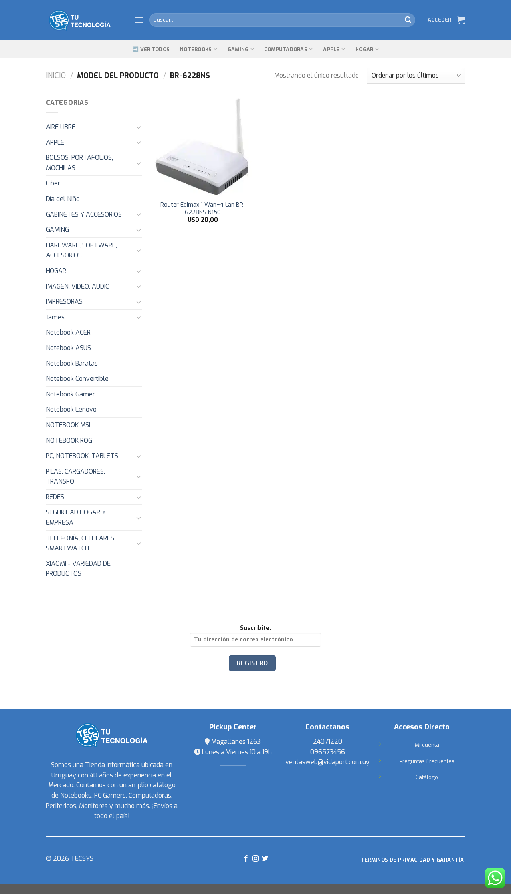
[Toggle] (138, 127)
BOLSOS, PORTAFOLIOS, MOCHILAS (79, 162)
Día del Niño (63, 199)
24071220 (327, 741)
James (55, 317)
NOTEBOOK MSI (68, 425)
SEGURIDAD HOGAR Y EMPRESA (76, 517)
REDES (55, 497)
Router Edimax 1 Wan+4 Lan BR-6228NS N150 (202, 208)
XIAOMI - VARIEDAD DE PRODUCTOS (78, 568)
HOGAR (56, 271)
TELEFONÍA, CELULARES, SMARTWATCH (80, 543)
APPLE (55, 142)
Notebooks (196, 49)
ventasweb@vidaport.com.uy (327, 762)
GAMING (238, 49)
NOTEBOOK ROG (69, 440)
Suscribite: (255, 628)
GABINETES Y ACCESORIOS (84, 214)
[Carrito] (461, 20)
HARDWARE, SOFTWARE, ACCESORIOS (81, 250)
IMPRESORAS (64, 301)
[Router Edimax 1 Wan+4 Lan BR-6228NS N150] (203, 147)
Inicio (56, 75)
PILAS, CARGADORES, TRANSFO (75, 476)
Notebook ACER (68, 332)
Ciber (53, 183)
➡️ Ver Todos (151, 49)
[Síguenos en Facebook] (245, 858)
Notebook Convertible (77, 378)
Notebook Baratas (72, 363)
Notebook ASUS (68, 348)
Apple (331, 49)
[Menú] (139, 20)
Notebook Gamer (70, 394)
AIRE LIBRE (60, 127)
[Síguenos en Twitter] (265, 858)
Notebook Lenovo (71, 409)
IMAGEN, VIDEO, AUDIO (78, 286)
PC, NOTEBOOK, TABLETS (82, 456)
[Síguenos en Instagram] (255, 858)
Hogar (364, 49)
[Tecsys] (84, 20)
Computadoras (285, 49)
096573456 (327, 752)
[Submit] (408, 20)
